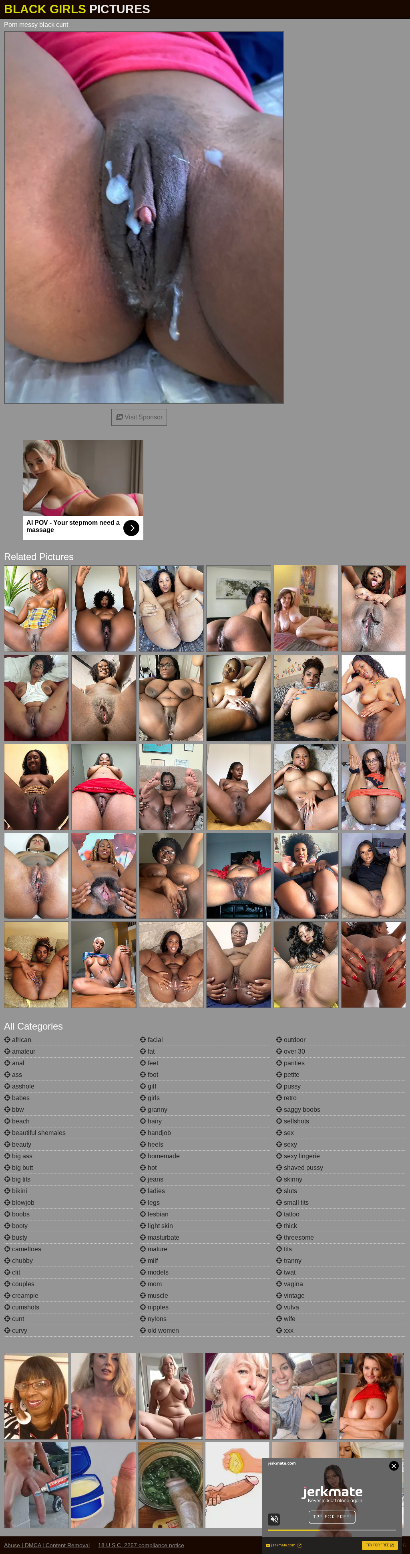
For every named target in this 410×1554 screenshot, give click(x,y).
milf (152, 1260)
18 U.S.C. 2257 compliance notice (141, 1545)
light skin (159, 1225)
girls (153, 1098)
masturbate (162, 1237)
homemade (163, 1156)
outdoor (293, 1039)
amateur (22, 1051)
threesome (298, 1237)
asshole (22, 1086)
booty (19, 1225)
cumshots (24, 1307)
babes (20, 1098)
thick (289, 1225)
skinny (292, 1179)
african (20, 1039)
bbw (17, 1109)
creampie (24, 1295)
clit (15, 1272)
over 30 (293, 1051)
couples (22, 1284)
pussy (291, 1086)
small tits (295, 1202)
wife (288, 1318)
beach (20, 1121)
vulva (290, 1307)
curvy (18, 1330)
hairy (154, 1121)
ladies (155, 1191)
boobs (20, 1214)
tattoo (290, 1214)
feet (152, 1063)
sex (288, 1132)
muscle (157, 1295)
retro (289, 1098)
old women (162, 1330)
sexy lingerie (301, 1156)
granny (156, 1109)
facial (154, 1039)
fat (150, 1051)
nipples (157, 1307)
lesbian (157, 1214)
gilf (151, 1086)
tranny (291, 1260)
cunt (17, 1318)
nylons (156, 1318)
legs (153, 1202)
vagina (292, 1284)
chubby (21, 1260)
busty (18, 1237)
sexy (289, 1144)
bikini (18, 1191)
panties (293, 1063)
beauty (20, 1144)
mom (154, 1284)
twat (288, 1272)
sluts (289, 1191)
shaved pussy (302, 1167)
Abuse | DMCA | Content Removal (47, 1545)
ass (16, 1074)
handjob (158, 1132)
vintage (293, 1295)
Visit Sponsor (143, 417)
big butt (21, 1167)
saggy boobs (301, 1109)
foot (152, 1074)
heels (154, 1144)
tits (287, 1249)
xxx (287, 1330)
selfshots (295, 1121)
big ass (21, 1156)
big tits (20, 1179)
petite (290, 1074)
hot (151, 1167)
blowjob (22, 1202)
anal (17, 1063)
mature (156, 1249)
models (157, 1272)
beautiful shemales (38, 1132)
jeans (154, 1179)
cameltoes (25, 1249)
